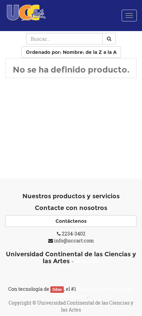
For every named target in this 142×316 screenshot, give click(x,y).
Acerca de (87, 261)
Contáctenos (71, 221)
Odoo (57, 289)
